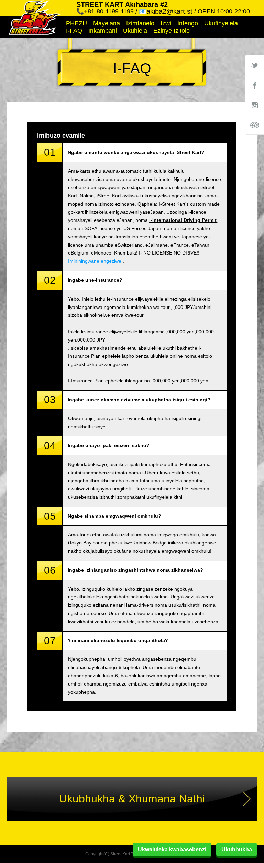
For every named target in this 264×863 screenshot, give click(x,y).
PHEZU (76, 23)
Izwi (166, 23)
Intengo (187, 23)
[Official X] (254, 65)
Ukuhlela (135, 30)
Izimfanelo (140, 23)
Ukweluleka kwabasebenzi (172, 849)
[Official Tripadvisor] (254, 125)
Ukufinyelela (221, 23)
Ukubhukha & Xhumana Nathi (132, 798)
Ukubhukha (236, 849)
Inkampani (102, 30)
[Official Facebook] (254, 85)
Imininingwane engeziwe (94, 261)
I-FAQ (74, 30)
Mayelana (106, 23)
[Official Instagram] (254, 105)
